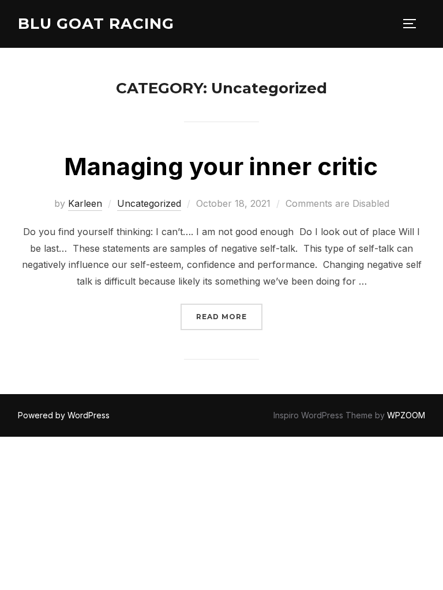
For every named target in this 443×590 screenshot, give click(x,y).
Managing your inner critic (221, 166)
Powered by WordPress (64, 415)
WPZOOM (406, 415)
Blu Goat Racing (96, 23)
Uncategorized (149, 203)
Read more (229, 316)
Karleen (85, 203)
